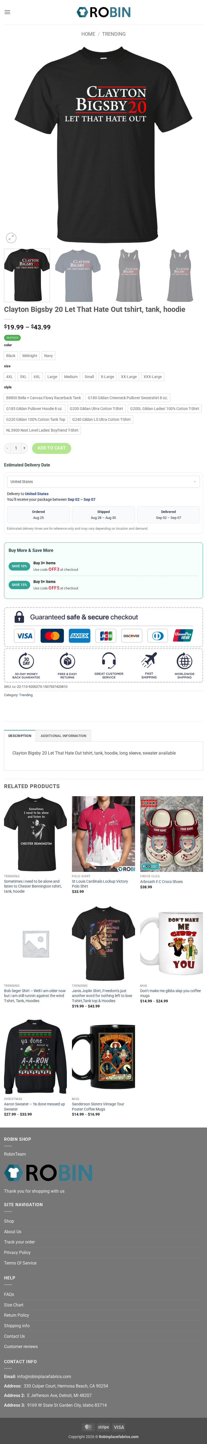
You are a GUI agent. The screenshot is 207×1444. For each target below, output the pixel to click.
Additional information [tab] (64, 736)
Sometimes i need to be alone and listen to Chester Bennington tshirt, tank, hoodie (33, 886)
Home (88, 34)
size (7, 366)
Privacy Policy (17, 1252)
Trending (114, 34)
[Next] (192, 145)
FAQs (9, 1294)
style (8, 387)
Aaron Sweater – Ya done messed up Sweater (34, 1107)
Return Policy (16, 1315)
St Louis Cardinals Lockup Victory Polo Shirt (100, 884)
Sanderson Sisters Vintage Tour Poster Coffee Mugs (98, 1107)
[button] (7, 12)
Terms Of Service (20, 1263)
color (8, 345)
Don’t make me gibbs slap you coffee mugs (170, 993)
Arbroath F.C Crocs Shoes (161, 881)
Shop (9, 1221)
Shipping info (17, 1325)
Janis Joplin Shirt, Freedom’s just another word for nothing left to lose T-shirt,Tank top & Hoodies (102, 996)
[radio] (11, 356)
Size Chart (13, 1305)
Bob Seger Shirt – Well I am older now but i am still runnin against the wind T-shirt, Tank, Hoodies (35, 996)
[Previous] (15, 145)
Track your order (19, 1242)
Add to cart (51, 448)
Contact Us (14, 1336)
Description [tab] (19, 736)
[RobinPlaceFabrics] (103, 12)
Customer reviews (21, 1346)
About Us (12, 1231)
